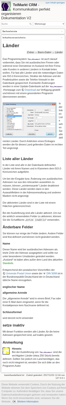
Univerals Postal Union (18, 273)
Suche (30, 24)
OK (14, 401)
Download (30, 90)
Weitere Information (28, 401)
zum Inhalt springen (55, 2)
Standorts (8, 263)
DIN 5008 (52, 273)
